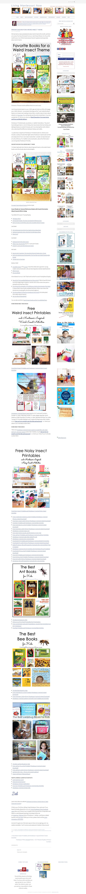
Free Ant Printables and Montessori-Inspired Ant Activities (28, 555)
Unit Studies (43, 829)
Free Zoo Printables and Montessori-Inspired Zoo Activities (28, 785)
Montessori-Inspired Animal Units (21, 787)
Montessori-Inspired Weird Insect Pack (21, 413)
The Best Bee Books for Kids (20, 690)
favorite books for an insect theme (33, 830)
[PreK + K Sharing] (46, 870)
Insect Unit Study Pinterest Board (21, 774)
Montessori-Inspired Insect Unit (21, 531)
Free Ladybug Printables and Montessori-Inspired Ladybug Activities (31, 535)
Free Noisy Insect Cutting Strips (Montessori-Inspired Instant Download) (32, 521)
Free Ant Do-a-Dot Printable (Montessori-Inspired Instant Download (30, 557)
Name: (59, 54)
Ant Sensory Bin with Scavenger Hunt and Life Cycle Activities (29, 561)
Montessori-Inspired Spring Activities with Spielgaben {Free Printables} (31, 549)
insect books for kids (43, 830)
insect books (39, 830)
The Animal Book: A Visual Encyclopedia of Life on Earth (26, 292)
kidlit (47, 830)
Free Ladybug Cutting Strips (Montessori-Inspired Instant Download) (31, 770)
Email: (59, 56)
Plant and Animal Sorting (19, 781)
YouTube (20, 115)
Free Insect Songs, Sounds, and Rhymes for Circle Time (27, 532)
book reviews (16, 830)
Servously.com (55, 892)
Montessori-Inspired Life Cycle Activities (23, 539)
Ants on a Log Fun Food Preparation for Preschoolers (26, 622)
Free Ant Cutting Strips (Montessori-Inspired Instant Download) (29, 559)
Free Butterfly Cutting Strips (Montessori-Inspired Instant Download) (31, 543)
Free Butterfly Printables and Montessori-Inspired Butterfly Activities (31, 541)
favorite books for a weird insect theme (23, 830)
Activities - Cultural (17, 829)
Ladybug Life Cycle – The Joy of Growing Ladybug (26, 772)
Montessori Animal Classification (21, 783)
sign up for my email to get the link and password (28, 421)
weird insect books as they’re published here (35, 300)
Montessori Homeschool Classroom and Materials (35, 829)
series (25, 266)
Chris (18, 849)
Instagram (15, 815)
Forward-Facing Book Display (19, 205)
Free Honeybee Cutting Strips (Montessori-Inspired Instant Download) (31, 529)
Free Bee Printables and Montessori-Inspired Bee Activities (28, 523)
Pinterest (21, 815)
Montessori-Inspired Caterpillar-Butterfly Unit (25, 537)
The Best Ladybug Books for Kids (21, 764)
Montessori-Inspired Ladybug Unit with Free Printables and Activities (31, 698)
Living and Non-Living (18, 779)
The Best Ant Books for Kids (20, 620)
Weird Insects (16, 270)
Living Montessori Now (43, 9)
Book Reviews (26, 829)
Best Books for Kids (22, 829)
